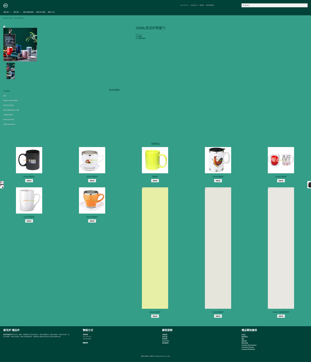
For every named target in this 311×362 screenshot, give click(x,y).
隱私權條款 (165, 343)
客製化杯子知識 (40, 12)
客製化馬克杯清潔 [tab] (8, 105)
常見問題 (164, 339)
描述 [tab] (4, 96)
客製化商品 (245, 343)
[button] (4, 27)
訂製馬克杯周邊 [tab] (7, 115)
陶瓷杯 (10, 18)
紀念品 (243, 334)
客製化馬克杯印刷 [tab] (8, 119)
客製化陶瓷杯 (142, 38)
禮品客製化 (245, 336)
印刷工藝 (164, 336)
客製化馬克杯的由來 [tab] (9, 124)
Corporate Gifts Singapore (249, 345)
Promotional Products (248, 347)
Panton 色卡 (165, 341)
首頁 (6, 18)
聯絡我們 (202, 5)
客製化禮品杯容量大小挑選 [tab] (11, 110)
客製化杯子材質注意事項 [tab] (10, 100)
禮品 (243, 339)
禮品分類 (6, 12)
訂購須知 (164, 334)
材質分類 (15, 12)
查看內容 (29, 180)
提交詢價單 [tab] (6, 91)
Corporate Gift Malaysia (248, 349)
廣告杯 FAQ (51, 12)
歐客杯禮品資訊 (210, 5)
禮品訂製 (244, 341)
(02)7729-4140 (184, 5)
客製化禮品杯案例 (28, 12)
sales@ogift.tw (194, 5)
